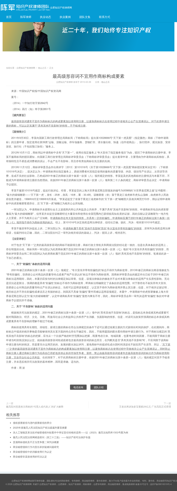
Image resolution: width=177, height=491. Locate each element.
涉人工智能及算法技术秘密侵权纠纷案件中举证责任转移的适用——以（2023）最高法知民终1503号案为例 (70, 432)
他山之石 (42, 67)
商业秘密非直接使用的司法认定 (30, 456)
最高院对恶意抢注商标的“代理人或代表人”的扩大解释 (34, 406)
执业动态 (45, 17)
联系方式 (104, 17)
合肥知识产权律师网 (61, 7)
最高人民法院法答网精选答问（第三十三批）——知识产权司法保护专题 (51, 437)
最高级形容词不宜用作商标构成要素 (88, 76)
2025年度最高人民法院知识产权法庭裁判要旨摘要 (40, 427)
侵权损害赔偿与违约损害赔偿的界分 (32, 422)
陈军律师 (25, 17)
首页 (9, 17)
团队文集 (84, 17)
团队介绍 (99, 387)
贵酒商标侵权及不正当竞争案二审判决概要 (36, 442)
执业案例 (65, 17)
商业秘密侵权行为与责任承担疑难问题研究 (36, 447)
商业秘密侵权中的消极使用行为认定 (32, 451)
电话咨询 (78, 387)
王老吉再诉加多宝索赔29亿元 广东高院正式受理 (145, 406)
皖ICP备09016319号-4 (161, 484)
